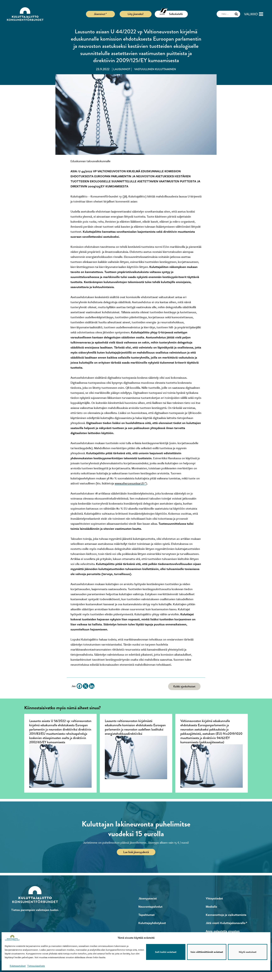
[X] (85, 686)
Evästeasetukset (18, 965)
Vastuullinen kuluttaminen (155, 69)
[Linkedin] (91, 686)
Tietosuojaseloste (36, 965)
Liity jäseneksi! (136, 14)
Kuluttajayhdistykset (152, 923)
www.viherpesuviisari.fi (129, 483)
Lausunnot (121, 69)
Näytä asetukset (247, 952)
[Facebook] (79, 686)
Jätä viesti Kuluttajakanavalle (225, 923)
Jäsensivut (99, 14)
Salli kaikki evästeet (165, 952)
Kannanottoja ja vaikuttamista (226, 915)
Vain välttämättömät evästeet (206, 952)
